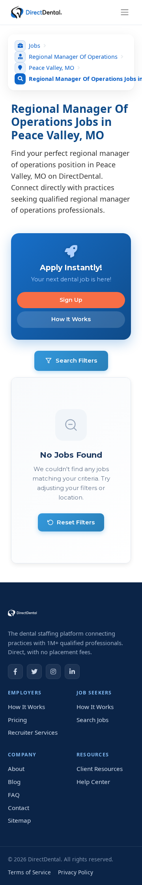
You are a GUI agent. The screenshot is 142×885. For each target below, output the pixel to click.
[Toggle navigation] (125, 12)
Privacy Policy (75, 872)
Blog (14, 782)
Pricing (17, 720)
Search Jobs (92, 720)
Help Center (93, 782)
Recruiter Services (33, 732)
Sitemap (19, 820)
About (16, 769)
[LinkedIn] (72, 671)
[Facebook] (15, 671)
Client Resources (100, 769)
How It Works (71, 319)
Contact (18, 808)
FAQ (14, 795)
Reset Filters (76, 522)
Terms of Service (29, 872)
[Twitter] (34, 671)
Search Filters (76, 360)
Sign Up (71, 299)
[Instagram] (53, 671)
